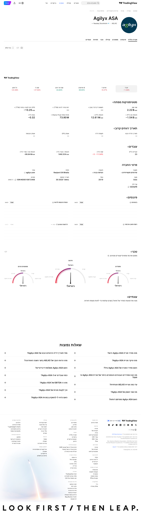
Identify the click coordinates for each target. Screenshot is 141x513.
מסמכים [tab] (115, 40)
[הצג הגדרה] (131, 107)
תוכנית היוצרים (42, 429)
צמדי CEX (95, 437)
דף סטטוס (74, 499)
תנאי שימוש (73, 484)
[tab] (81, 202)
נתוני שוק (74, 427)
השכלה (45, 441)
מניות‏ (96, 428)
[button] (72, 3)
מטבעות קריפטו (93, 435)
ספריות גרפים (16, 424)
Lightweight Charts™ (14, 427)
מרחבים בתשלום (42, 455)
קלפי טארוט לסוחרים (71, 476)
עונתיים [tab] (88, 40)
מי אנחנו (74, 457)
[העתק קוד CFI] (128, 187)
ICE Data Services (117, 434)
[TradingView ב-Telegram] (116, 425)
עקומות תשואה (93, 472)
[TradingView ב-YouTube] (128, 425)
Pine (96, 441)
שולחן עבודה (94, 486)
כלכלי (96, 457)
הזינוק (75, 441)
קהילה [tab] (108, 40)
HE (20, 3)
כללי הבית (44, 431)
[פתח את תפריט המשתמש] (14, 3)
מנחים (45, 433)
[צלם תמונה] (21, 47)
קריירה (75, 466)
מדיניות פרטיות (72, 488)
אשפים (45, 451)
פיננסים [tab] (123, 40)
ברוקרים (53, 3)
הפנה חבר (44, 427)
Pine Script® (94, 478)
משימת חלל (73, 459)
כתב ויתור (74, 486)
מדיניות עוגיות (72, 490)
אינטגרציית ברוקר (15, 439)
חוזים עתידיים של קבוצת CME (68, 447)
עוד (46, 3)
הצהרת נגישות (72, 492)
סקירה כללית (73, 435)
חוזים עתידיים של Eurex (70, 449)
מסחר (45, 439)
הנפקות (96, 464)
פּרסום (18, 437)
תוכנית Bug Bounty (71, 497)
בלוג (75, 461)
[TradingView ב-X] (135, 425)
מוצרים (76, 3)
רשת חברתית (43, 422)
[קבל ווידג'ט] (17, 47)
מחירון (75, 424)
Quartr (114, 447)
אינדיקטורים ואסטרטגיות (40, 449)
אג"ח (96, 433)
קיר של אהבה (43, 424)
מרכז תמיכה (73, 464)
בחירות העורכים (42, 443)
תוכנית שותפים (16, 441)
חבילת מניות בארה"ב (70, 451)
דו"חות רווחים (94, 459)
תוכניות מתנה (73, 429)
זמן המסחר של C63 (71, 478)
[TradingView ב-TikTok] (112, 425)
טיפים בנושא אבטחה (71, 494)
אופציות (95, 474)
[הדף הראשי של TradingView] (128, 3)
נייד (97, 484)
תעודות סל (95, 430)
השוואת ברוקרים (72, 439)
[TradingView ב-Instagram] (124, 425)
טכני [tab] (101, 40)
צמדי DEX (95, 439)
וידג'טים (18, 422)
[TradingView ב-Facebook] (132, 425)
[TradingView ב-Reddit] (109, 425)
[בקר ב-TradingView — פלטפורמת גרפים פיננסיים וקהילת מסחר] (11, 77)
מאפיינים (74, 422)
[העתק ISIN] (15, 180)
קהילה (69, 3)
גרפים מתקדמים (15, 429)
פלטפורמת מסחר (15, 431)
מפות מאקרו (94, 476)
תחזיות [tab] (95, 40)
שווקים (61, 3)
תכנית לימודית (16, 443)
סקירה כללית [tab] (132, 40)
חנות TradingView (71, 474)
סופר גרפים (94, 422)
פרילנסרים (44, 453)
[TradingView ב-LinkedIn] (120, 425)
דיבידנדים (95, 461)
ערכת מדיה (73, 468)
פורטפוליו (95, 469)
